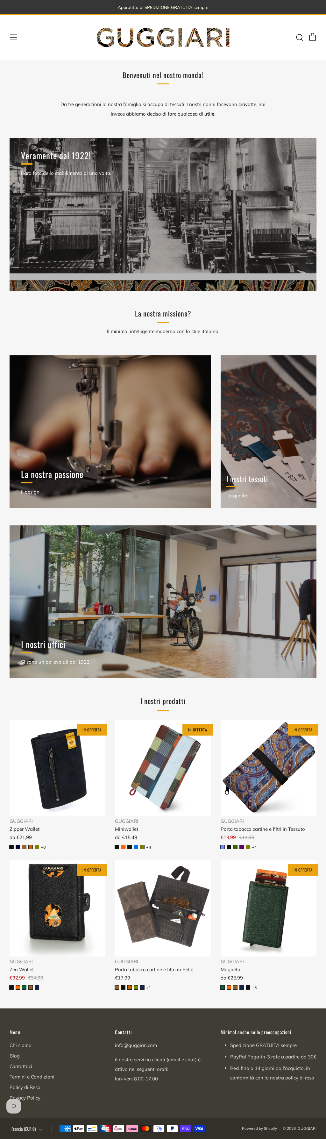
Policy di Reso (25, 1087)
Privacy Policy (25, 1098)
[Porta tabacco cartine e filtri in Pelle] (163, 908)
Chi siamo (21, 1045)
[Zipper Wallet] (57, 768)
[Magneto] (268, 908)
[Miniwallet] (163, 768)
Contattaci (21, 1066)
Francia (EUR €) (23, 1129)
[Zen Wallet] (57, 908)
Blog (15, 1056)
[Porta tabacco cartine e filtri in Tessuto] (268, 768)
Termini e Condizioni (32, 1077)
